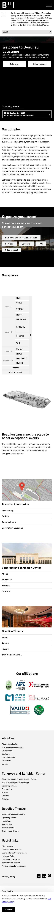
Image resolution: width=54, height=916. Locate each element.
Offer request (39, 64)
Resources (6, 761)
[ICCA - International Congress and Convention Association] (9, 685)
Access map (8, 510)
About (5, 574)
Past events (7, 789)
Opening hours (9, 522)
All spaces (7, 579)
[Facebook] (38, 877)
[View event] (48, 115)
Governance (7, 751)
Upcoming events (9, 786)
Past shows (7, 821)
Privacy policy (8, 876)
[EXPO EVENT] (38, 685)
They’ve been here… (12, 654)
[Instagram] (50, 877)
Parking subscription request (14, 866)
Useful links (10, 840)
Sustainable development (12, 747)
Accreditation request (11, 863)
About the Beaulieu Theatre (13, 814)
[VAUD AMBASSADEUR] (20, 710)
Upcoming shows (9, 818)
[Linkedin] (44, 877)
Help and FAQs (8, 856)
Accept (8, 909)
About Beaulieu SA (9, 744)
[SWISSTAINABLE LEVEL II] (39, 710)
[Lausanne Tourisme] (39, 697)
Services (9, 244)
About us (8, 738)
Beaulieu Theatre (14, 809)
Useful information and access (14, 853)
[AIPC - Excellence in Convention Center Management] (20, 685)
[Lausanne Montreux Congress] (15, 697)
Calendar (14, 64)
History (5, 649)
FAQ (41, 244)
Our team (6, 754)
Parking (5, 516)
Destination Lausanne (12, 528)
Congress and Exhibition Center (23, 773)
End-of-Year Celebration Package (21, 237)
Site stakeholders (9, 757)
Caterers (26, 244)
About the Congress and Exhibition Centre (19, 779)
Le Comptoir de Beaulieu (12, 849)
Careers (5, 764)
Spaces (5, 792)
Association (7, 824)
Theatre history (8, 828)
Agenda (5, 643)
